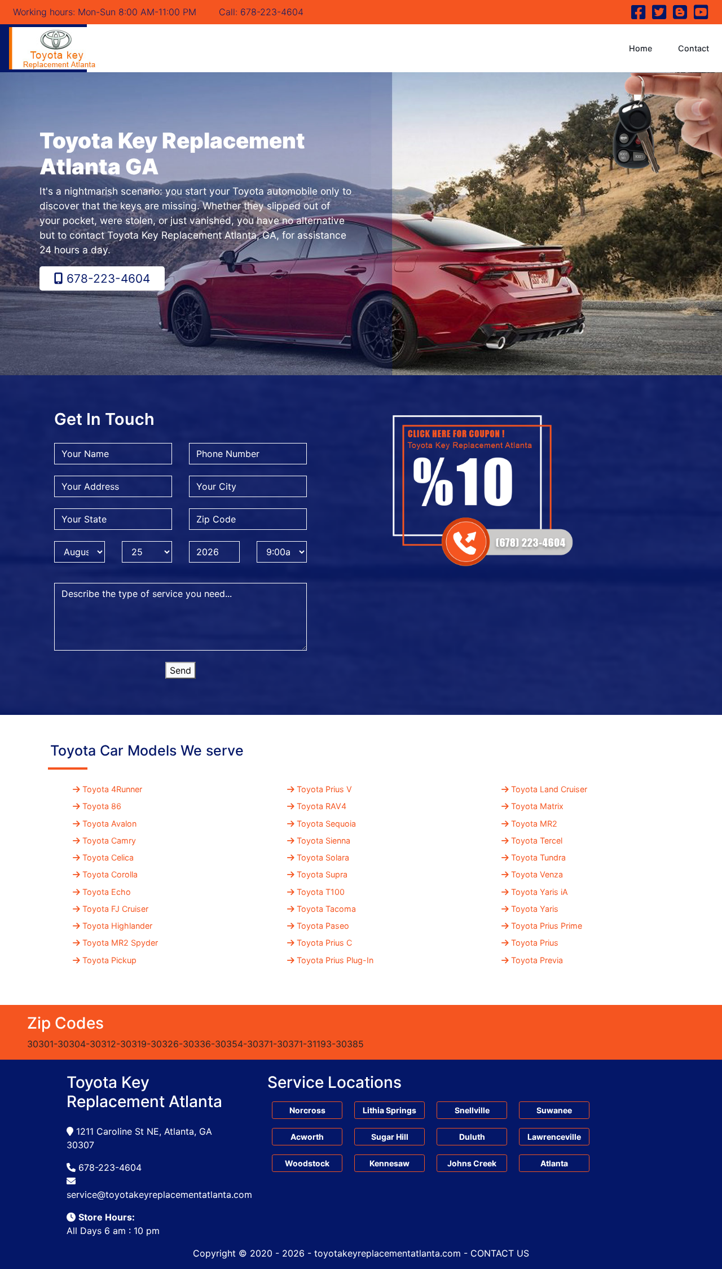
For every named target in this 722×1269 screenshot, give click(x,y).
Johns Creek (471, 1163)
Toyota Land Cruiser (549, 789)
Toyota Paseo (323, 925)
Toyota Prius (534, 942)
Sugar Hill (389, 1136)
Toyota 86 (101, 806)
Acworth (307, 1136)
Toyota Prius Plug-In (335, 960)
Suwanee (554, 1110)
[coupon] (481, 484)
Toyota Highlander (117, 925)
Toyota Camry (109, 840)
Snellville (472, 1110)
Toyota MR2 (534, 823)
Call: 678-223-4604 (261, 11)
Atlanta (554, 1163)
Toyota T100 (321, 892)
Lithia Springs (389, 1110)
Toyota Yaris (534, 909)
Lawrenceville (554, 1136)
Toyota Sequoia (326, 823)
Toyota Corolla (110, 874)
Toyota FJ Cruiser (115, 909)
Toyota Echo (106, 892)
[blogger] (680, 14)
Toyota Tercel (536, 840)
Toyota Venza (537, 874)
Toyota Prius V (324, 789)
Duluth (472, 1136)
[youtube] (700, 14)
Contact (693, 48)
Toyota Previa (537, 960)
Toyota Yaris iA (539, 892)
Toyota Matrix (537, 806)
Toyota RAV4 (321, 806)
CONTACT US (499, 1253)
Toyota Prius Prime (546, 925)
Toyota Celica (108, 857)
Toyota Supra (322, 874)
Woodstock (307, 1163)
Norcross (307, 1110)
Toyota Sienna (323, 840)
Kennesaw (389, 1163)
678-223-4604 (106, 278)
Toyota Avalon (109, 823)
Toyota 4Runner (112, 789)
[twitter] (659, 14)
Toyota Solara (323, 857)
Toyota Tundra (538, 857)
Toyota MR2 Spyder (120, 942)
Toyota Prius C (324, 942)
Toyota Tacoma (326, 909)
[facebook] (638, 14)
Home (640, 48)
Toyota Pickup (109, 960)
